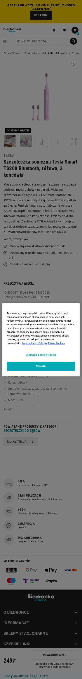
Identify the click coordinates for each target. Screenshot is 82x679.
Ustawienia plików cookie (41, 354)
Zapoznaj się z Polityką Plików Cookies (43, 343)
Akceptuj (41, 366)
